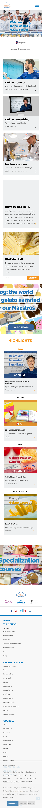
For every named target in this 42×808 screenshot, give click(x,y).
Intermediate (8, 674)
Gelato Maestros (9, 631)
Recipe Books (8, 698)
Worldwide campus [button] (21, 49)
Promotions (7, 686)
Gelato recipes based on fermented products (17, 382)
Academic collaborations (12, 643)
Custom (6, 756)
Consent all (12, 803)
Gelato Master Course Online (15, 477)
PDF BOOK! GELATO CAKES (15, 430)
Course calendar (9, 714)
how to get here (17, 206)
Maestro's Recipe (9, 702)
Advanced (7, 678)
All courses (7, 725)
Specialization (8, 690)
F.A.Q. (5, 652)
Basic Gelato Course (12, 524)
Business (6, 694)
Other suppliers (8, 648)
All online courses (9, 666)
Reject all (31, 803)
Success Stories (8, 636)
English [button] (22, 42)
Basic (5, 670)
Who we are (7, 628)
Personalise (23, 803)
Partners (6, 640)
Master (5, 682)
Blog (5, 656)
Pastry (5, 710)
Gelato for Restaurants (11, 706)
